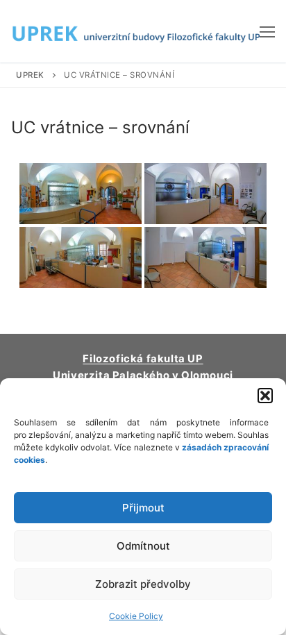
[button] (265, 396)
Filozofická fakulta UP (143, 359)
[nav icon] (267, 31)
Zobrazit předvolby (143, 584)
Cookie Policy (136, 616)
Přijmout (143, 507)
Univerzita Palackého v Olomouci (143, 375)
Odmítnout (143, 545)
